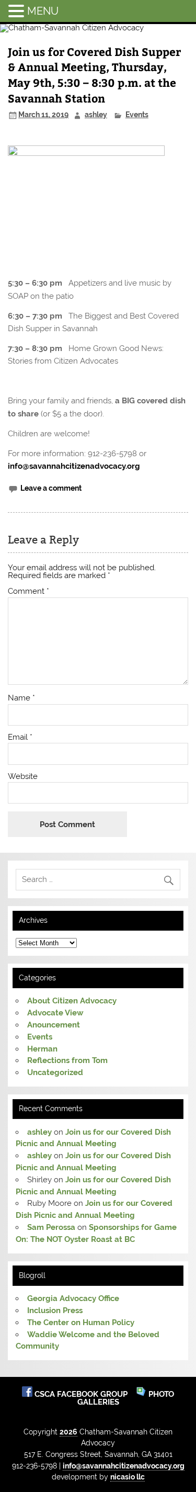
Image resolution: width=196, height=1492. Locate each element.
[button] (17, 11)
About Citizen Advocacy (72, 1000)
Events (136, 114)
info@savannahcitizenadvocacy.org (74, 466)
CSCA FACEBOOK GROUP (82, 1394)
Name (21, 698)
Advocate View (55, 1013)
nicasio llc (127, 1476)
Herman (42, 1049)
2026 (68, 1431)
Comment (28, 591)
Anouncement (53, 1025)
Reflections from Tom (67, 1060)
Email (20, 737)
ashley (96, 114)
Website (23, 777)
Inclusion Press (55, 1310)
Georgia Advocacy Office (73, 1298)
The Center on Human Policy (80, 1322)
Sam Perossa (51, 1227)
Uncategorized (55, 1072)
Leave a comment (51, 488)
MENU (43, 11)
